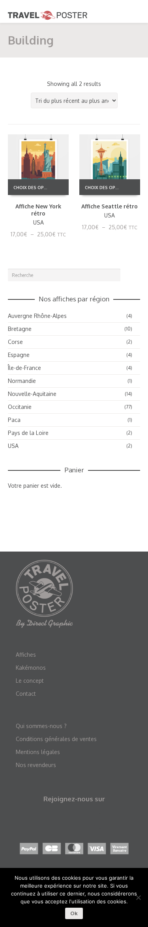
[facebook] (47, 821)
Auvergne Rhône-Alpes (37, 315)
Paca (14, 419)
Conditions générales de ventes (56, 739)
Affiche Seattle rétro (109, 206)
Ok (74, 913)
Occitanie (20, 406)
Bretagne (20, 328)
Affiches (26, 654)
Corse (15, 341)
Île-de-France (24, 367)
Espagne (19, 354)
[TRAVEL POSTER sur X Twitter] (65, 821)
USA (38, 222)
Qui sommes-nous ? (41, 726)
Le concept (30, 680)
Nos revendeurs (36, 765)
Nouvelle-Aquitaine (32, 393)
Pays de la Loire (28, 432)
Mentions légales (38, 752)
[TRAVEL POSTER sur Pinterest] (82, 821)
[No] (138, 897)
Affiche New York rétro (38, 210)
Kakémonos (31, 667)
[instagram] (101, 821)
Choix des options (33, 187)
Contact (26, 693)
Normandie (22, 380)
